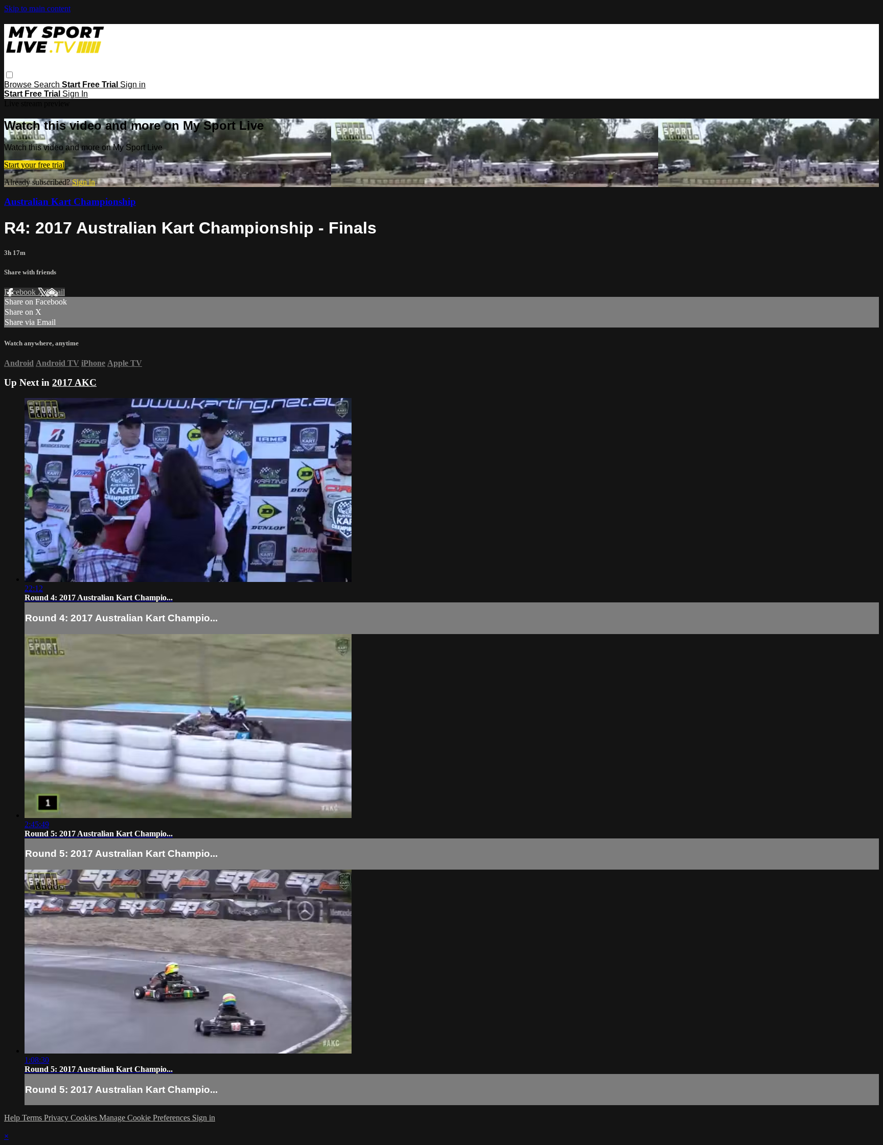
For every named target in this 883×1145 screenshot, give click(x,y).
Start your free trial (34, 164)
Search (48, 84)
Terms (33, 1117)
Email (55, 292)
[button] (9, 75)
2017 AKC (74, 382)
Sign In (75, 93)
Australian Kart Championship (70, 201)
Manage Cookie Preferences (145, 1117)
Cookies (85, 1117)
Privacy (57, 1117)
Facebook (21, 292)
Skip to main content (37, 8)
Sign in (133, 84)
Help (13, 1117)
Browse (19, 84)
